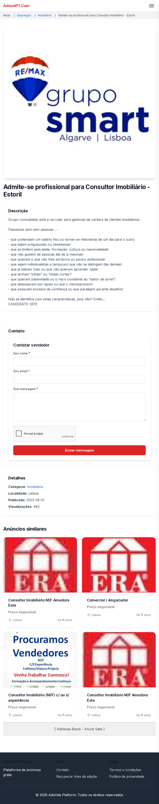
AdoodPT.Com (16, 6)
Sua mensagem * (25, 389)
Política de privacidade (126, 776)
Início (6, 15)
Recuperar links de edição (76, 776)
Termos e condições (125, 770)
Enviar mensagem (79, 450)
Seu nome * (21, 353)
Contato (62, 770)
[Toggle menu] (151, 6)
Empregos (24, 15)
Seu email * (21, 371)
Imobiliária (44, 15)
